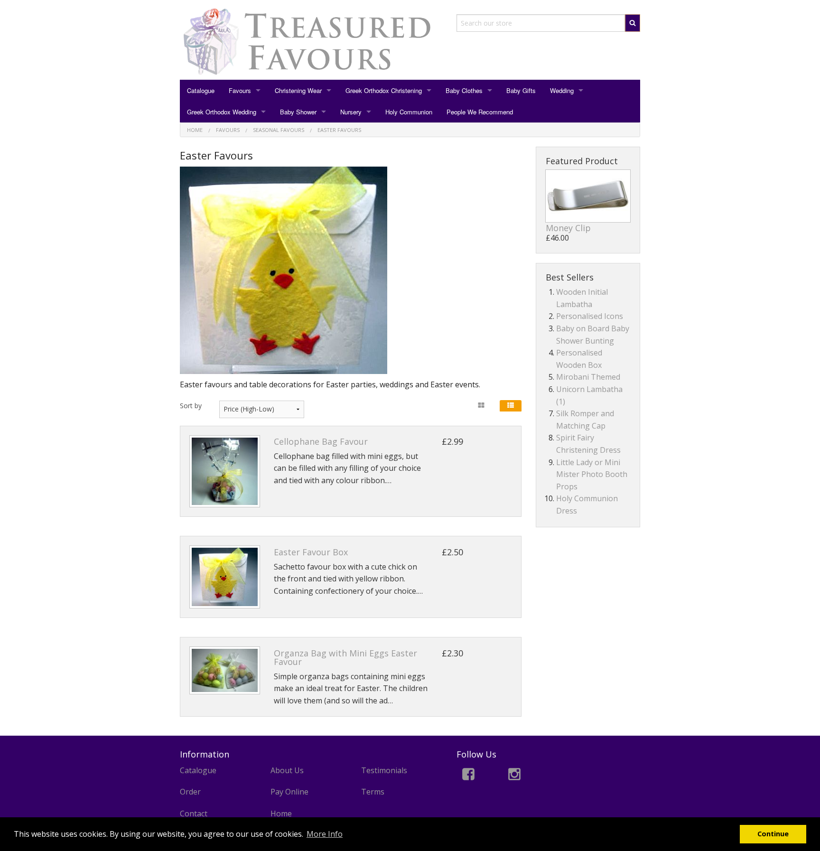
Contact (193, 813)
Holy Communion (408, 111)
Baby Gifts (521, 90)
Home (281, 813)
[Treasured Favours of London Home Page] (311, 41)
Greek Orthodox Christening (383, 90)
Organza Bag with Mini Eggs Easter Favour (345, 657)
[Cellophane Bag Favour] (225, 471)
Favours (240, 90)
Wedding (562, 90)
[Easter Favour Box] (225, 577)
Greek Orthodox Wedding (221, 111)
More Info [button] (325, 834)
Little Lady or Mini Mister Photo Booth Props (591, 474)
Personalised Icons (589, 316)
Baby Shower (298, 111)
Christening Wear (298, 90)
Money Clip (568, 228)
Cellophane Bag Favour (321, 441)
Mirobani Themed (588, 377)
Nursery (351, 111)
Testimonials (384, 770)
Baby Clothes (464, 90)
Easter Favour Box (311, 552)
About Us (287, 770)
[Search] (632, 23)
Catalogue (200, 90)
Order (190, 791)
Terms (372, 791)
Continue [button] (773, 833)
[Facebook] (468, 776)
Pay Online (289, 791)
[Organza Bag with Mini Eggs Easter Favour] (225, 670)
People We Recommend (480, 111)
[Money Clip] (588, 196)
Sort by (191, 405)
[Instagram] (514, 776)
